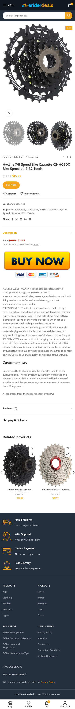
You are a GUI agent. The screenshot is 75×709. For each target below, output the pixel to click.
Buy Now (11, 185)
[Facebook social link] (12, 219)
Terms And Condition (49, 650)
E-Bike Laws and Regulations (11, 646)
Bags (5, 591)
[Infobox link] (37, 522)
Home (6, 157)
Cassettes (33, 157)
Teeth (30, 213)
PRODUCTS (9, 585)
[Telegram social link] (30, 219)
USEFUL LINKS (46, 626)
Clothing (7, 597)
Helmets (7, 609)
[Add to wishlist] (32, 448)
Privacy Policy (45, 632)
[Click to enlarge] (8, 112)
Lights (6, 615)
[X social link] (16, 219)
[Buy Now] (32, 454)
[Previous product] (63, 157)
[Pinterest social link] (21, 219)
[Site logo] (37, 4)
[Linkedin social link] (25, 219)
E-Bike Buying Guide (13, 632)
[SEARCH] (68, 15)
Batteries (42, 603)
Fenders (7, 603)
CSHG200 (32, 209)
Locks (41, 591)
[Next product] (70, 157)
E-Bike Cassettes (49, 209)
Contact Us (44, 644)
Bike (11, 209)
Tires (40, 609)
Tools (41, 615)
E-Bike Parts (18, 157)
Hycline (63, 209)
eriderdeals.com (32, 694)
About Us (42, 638)
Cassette (20, 209)
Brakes (41, 597)
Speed (6, 213)
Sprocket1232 (19, 213)
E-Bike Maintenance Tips (16, 653)
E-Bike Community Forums (17, 638)
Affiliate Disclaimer (48, 656)
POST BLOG (9, 626)
